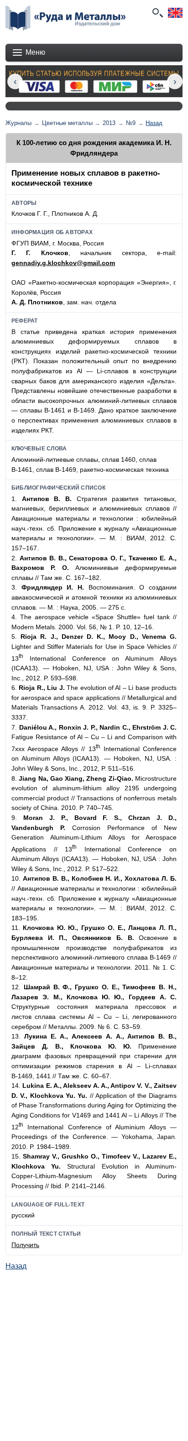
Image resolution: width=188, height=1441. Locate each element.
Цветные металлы (67, 123)
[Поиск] (157, 12)
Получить (25, 1244)
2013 (109, 123)
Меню (35, 52)
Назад (154, 123)
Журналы (18, 123)
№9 (131, 123)
